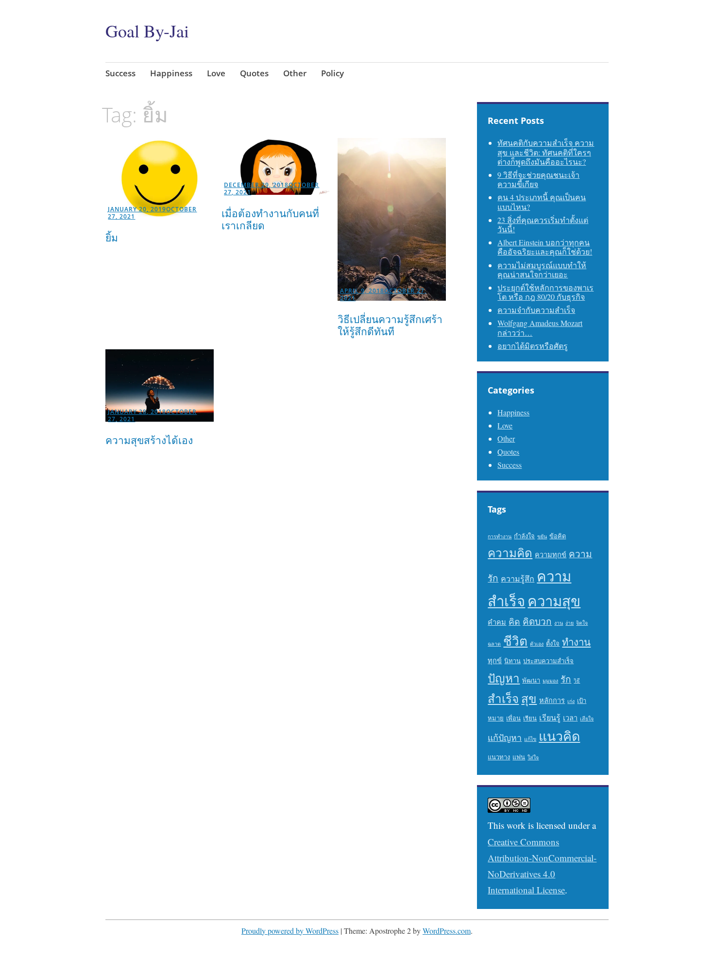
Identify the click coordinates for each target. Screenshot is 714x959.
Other (294, 73)
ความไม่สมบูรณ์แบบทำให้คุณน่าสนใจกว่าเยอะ (541, 269)
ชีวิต (515, 640)
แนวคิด (559, 736)
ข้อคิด (557, 535)
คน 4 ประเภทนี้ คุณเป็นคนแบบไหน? (541, 201)
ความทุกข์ (550, 554)
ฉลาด (494, 643)
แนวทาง (499, 757)
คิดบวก (537, 621)
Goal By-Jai (147, 30)
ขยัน (542, 536)
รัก (566, 679)
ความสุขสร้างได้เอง (149, 440)
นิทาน (512, 660)
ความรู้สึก (517, 578)
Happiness (171, 73)
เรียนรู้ (550, 717)
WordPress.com (447, 930)
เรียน (530, 718)
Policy (332, 73)
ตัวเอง (537, 643)
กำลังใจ (524, 535)
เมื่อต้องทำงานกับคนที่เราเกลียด (270, 219)
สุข (529, 698)
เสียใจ (587, 718)
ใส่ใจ (533, 757)
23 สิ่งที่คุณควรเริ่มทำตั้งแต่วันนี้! (542, 224)
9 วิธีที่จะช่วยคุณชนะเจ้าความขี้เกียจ (538, 179)
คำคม (497, 622)
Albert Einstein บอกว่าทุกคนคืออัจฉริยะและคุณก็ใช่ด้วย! (544, 247)
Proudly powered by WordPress (290, 930)
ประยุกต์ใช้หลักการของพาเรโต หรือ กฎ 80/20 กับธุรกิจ (545, 292)
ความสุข (553, 600)
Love (216, 73)
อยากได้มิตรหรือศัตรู (532, 346)
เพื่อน (513, 718)
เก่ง (571, 701)
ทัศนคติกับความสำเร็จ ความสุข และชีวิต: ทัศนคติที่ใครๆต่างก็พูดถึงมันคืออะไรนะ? (545, 151)
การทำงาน (499, 536)
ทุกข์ (495, 660)
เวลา (570, 717)
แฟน (518, 757)
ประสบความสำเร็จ (548, 660)
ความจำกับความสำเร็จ (536, 310)
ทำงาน (576, 642)
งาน (558, 622)
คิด (514, 621)
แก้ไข (530, 739)
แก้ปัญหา (505, 737)
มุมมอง (550, 680)
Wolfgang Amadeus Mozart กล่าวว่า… (539, 327)
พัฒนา (531, 680)
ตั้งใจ (553, 643)
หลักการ (552, 700)
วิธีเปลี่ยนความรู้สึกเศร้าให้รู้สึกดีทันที (390, 325)
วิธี (577, 680)
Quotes (254, 73)
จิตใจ (582, 622)
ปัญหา (504, 678)
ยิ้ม (111, 237)
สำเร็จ (503, 698)
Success (120, 73)
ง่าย (569, 622)
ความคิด (510, 553)
